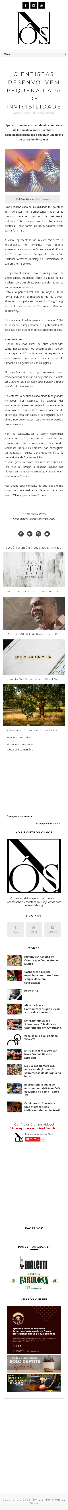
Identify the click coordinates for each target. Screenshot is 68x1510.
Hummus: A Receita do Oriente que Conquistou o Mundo (41, 960)
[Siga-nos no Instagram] (38, 534)
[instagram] (33, 5)
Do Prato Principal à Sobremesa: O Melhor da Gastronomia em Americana (42, 1024)
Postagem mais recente (19, 816)
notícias (50, 112)
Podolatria (31, 990)
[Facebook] (21, 534)
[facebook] (25, 5)
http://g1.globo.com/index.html (37, 518)
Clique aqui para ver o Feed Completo (34, 1128)
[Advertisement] (34, 1186)
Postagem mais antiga (48, 823)
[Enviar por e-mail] (47, 534)
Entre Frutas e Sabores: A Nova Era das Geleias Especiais (40, 1054)
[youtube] (41, 5)
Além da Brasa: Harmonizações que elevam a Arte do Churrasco (42, 1009)
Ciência (40, 112)
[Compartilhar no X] (29, 534)
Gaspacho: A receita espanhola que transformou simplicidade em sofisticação (42, 977)
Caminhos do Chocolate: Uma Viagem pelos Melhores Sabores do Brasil (42, 1107)
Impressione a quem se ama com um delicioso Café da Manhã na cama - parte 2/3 (42, 1090)
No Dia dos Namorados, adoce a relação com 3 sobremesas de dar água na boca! (42, 1071)
